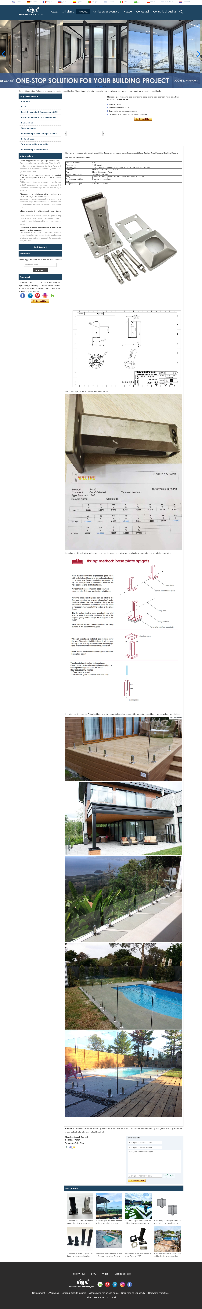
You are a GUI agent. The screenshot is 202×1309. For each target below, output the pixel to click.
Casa (54, 11)
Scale (23, 107)
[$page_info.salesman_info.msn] (66, 1147)
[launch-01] (70, 1147)
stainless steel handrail (93, 1132)
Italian (126, 2)
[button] (96, 86)
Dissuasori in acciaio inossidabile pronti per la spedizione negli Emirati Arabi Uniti (40, 195)
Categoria (29, 91)
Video (105, 1273)
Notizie (128, 11)
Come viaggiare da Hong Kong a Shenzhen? (39, 161)
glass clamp (165, 1128)
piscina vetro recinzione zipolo (114, 1128)
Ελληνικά (111, 2)
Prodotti (83, 11)
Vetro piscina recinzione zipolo (104, 1293)
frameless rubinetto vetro (87, 1128)
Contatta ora (40, 301)
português (95, 2)
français (49, 2)
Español (79, 2)
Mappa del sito (123, 1273)
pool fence (177, 1128)
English (18, 2)
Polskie (152, 2)
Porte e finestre (28, 139)
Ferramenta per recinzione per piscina (39, 133)
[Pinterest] (37, 295)
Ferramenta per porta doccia (34, 149)
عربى (139, 2)
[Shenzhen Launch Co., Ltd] (31, 16)
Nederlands (186, 2)
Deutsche (33, 2)
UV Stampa (53, 1293)
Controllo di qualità (164, 11)
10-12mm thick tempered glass (144, 1128)
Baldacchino (27, 123)
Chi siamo (68, 11)
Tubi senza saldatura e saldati (35, 144)
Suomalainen (169, 2)
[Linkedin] (30, 295)
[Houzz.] (52, 295)
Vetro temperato (28, 128)
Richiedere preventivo (106, 11)
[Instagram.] (45, 295)
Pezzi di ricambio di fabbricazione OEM (39, 112)
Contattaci (142, 11)
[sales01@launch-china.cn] (73, 1147)
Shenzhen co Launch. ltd (133, 1293)
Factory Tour (78, 1273)
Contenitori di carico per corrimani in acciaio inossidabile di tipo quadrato (40, 229)
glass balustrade (73, 1132)
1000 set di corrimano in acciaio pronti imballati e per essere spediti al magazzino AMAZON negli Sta (40, 177)
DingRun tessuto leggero (74, 1293)
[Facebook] (22, 295)
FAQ (93, 1273)
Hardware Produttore (158, 1293)
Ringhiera (25, 101)
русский (64, 2)
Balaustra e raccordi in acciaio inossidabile (54, 91)
